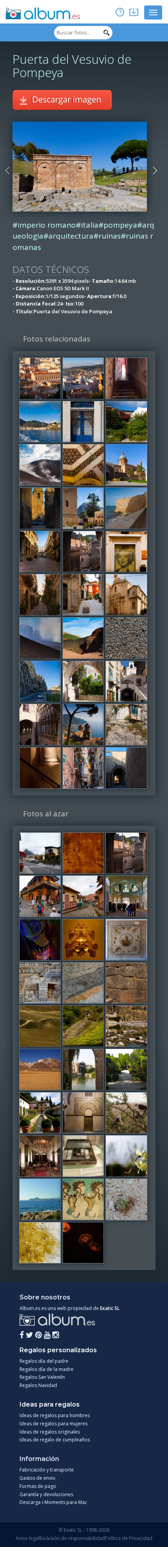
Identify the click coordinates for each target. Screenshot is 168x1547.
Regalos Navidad (38, 1385)
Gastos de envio (37, 1478)
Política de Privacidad (128, 1538)
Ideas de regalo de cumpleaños (55, 1439)
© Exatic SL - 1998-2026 (84, 1530)
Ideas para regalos (50, 1404)
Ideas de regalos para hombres (55, 1415)
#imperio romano (44, 225)
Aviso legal (27, 1538)
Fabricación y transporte (47, 1469)
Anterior (8, 170)
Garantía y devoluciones (46, 1494)
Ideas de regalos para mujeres (54, 1423)
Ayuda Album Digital (119, 11)
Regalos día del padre (44, 1361)
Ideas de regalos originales (50, 1431)
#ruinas (107, 236)
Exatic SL (110, 1308)
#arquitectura (68, 236)
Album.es (43, 13)
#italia (87, 225)
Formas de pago (38, 1486)
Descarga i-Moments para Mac (53, 1502)
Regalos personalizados (58, 1350)
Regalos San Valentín (42, 1377)
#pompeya (117, 225)
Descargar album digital (133, 11)
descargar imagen (62, 100)
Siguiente (155, 170)
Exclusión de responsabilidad (72, 1538)
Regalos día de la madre (46, 1369)
